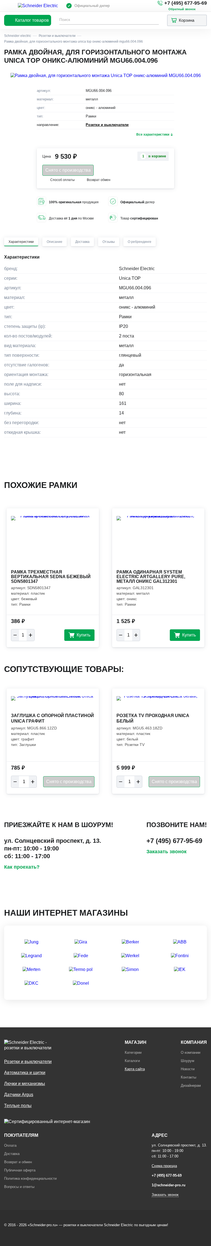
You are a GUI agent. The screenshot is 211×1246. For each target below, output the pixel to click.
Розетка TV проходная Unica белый (152, 718)
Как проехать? (22, 867)
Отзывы (108, 242)
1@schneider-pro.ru (168, 1185)
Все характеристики (152, 134)
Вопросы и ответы (19, 1187)
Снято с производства (68, 170)
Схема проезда (164, 1166)
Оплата (10, 1145)
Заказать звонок (166, 851)
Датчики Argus (18, 1094)
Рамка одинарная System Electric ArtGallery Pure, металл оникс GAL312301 (150, 577)
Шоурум (187, 1061)
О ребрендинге (139, 242)
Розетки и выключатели (107, 125)
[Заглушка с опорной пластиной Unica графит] (53, 704)
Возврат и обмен (18, 1162)
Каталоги (132, 1061)
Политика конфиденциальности (30, 1178)
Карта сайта (135, 1069)
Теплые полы (18, 1105)
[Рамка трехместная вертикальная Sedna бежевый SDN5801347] (53, 542)
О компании (190, 1052)
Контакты (188, 1077)
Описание (54, 242)
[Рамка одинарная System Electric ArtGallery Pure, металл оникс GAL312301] (158, 542)
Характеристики (21, 242)
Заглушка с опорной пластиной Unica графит (52, 718)
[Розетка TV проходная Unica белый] (158, 704)
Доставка (82, 242)
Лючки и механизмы (24, 1083)
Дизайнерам (191, 1085)
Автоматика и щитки (24, 1072)
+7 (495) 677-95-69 (185, 3)
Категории (133, 1052)
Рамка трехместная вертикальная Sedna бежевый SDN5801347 (51, 577)
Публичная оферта (19, 1170)
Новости (188, 1069)
